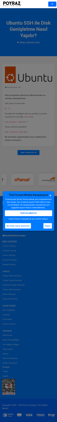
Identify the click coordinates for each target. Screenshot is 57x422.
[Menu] (52, 4)
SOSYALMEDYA (28, 213)
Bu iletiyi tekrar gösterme (18, 226)
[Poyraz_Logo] (11, 4)
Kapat (47, 226)
